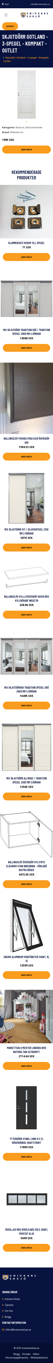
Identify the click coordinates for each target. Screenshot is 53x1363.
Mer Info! (26, 149)
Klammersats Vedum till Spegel (26, 243)
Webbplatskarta (39, 1357)
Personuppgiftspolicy (17, 1357)
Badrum (20, 127)
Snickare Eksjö (12, 1299)
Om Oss (9, 1310)
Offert (10, 26)
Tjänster (9, 1305)
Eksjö (7, 4)
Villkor (36, 1354)
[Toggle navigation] (6, 15)
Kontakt (26, 1354)
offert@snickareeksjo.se (40, 4)
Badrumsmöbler (34, 127)
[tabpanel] (26, 94)
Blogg (8, 1316)
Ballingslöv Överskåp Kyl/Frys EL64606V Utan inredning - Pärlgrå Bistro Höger (26, 866)
